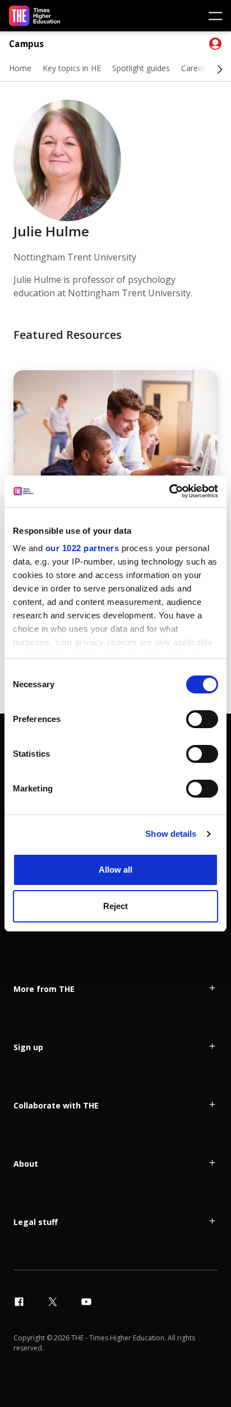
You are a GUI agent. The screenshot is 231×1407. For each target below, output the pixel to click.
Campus (26, 44)
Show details (170, 833)
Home (20, 68)
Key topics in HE (72, 68)
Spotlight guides (141, 68)
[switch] (202, 719)
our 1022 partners (82, 548)
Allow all (115, 869)
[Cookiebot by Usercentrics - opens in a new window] (169, 491)
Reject (115, 906)
